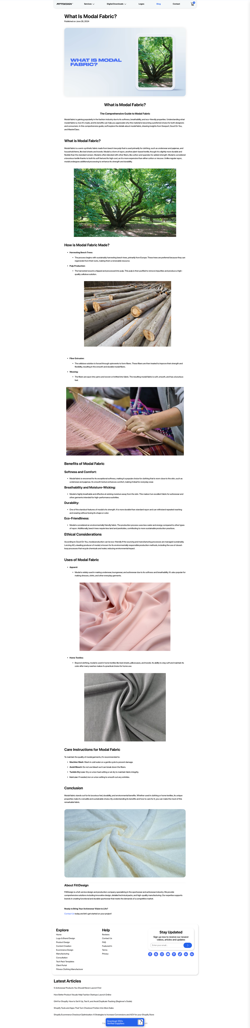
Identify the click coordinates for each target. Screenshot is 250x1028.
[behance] (192, 954)
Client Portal (61, 965)
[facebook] (150, 954)
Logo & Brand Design (65, 938)
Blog (159, 4)
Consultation (62, 957)
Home (58, 934)
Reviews (106, 934)
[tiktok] (180, 954)
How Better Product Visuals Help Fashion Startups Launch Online (82, 994)
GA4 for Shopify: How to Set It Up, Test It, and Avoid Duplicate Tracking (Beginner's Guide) (93, 1001)
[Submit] (187, 945)
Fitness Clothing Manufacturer (69, 969)
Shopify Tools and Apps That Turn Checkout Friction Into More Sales (84, 1008)
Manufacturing (62, 953)
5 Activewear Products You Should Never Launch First (77, 988)
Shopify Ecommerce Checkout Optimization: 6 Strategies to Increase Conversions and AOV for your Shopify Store (104, 1014)
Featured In (107, 946)
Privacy (105, 953)
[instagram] (162, 954)
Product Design (63, 942)
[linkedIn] (186, 954)
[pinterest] (174, 954)
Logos (141, 4)
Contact (176, 4)
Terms (104, 950)
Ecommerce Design (64, 950)
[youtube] (168, 954)
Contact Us (69, 913)
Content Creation (63, 946)
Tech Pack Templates (65, 961)
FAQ (104, 942)
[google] (156, 954)
